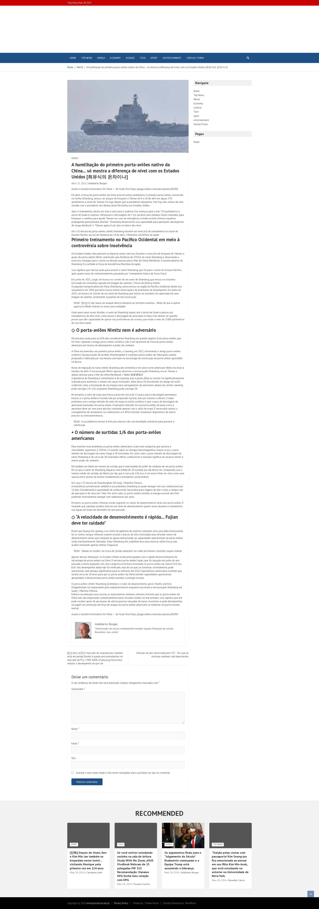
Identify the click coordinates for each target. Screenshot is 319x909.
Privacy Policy (121, 903)
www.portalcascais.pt (98, 903)
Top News (86, 57)
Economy (115, 57)
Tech (143, 57)
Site (73, 758)
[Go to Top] (310, 894)
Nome (75, 728)
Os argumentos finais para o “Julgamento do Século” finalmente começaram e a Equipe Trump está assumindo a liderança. (182, 860)
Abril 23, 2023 (78, 183)
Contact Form (195, 57)
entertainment (172, 57)
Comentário (78, 689)
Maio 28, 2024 (77, 872)
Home (73, 57)
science (130, 57)
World (101, 57)
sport (154, 57)
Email (75, 743)
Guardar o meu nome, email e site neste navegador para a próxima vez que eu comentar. (123, 772)
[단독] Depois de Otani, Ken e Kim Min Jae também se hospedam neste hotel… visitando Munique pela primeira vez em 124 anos (88, 860)
